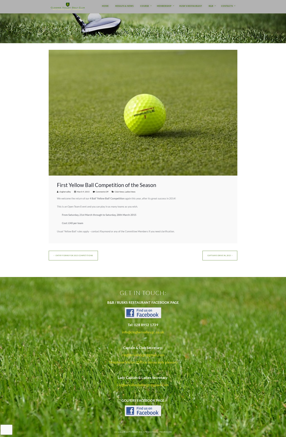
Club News (119, 191)
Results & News (124, 6)
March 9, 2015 (83, 191)
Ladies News (130, 191)
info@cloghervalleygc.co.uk (143, 332)
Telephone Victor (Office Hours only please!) (143, 362)
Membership (164, 6)
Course (144, 6)
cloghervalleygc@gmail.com (143, 355)
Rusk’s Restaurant (190, 6)
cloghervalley (65, 191)
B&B (211, 6)
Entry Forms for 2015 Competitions (74, 255)
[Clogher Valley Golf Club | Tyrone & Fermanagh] (68, 6)
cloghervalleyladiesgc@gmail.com (143, 385)
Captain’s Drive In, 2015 (219, 255)
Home (105, 6)
